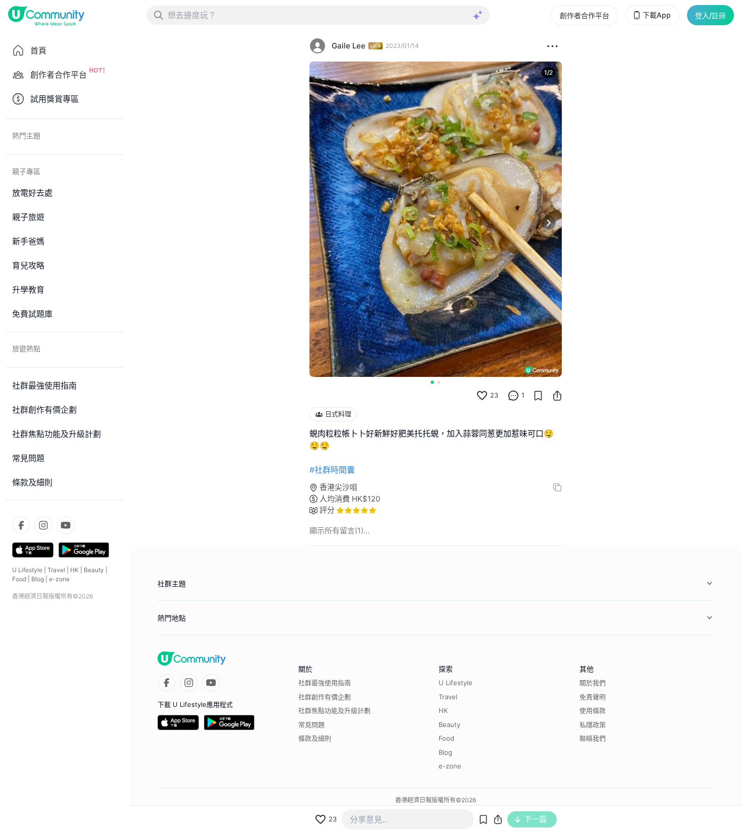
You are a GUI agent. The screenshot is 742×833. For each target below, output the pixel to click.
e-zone (59, 579)
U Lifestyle (27, 570)
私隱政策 (592, 724)
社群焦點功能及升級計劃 (334, 710)
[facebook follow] (21, 525)
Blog (37, 579)
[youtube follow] (66, 525)
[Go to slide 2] (439, 382)
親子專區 (26, 171)
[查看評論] (513, 396)
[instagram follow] (43, 525)
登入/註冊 (710, 15)
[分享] (557, 396)
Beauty (94, 570)
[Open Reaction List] (552, 46)
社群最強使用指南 (324, 683)
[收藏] (538, 396)
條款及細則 (314, 738)
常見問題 (311, 724)
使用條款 (592, 710)
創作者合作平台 (584, 15)
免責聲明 (592, 697)
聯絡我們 (592, 738)
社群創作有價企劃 (324, 697)
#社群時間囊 (332, 470)
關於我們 (592, 683)
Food (19, 579)
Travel (56, 570)
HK (74, 570)
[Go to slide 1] (432, 381)
